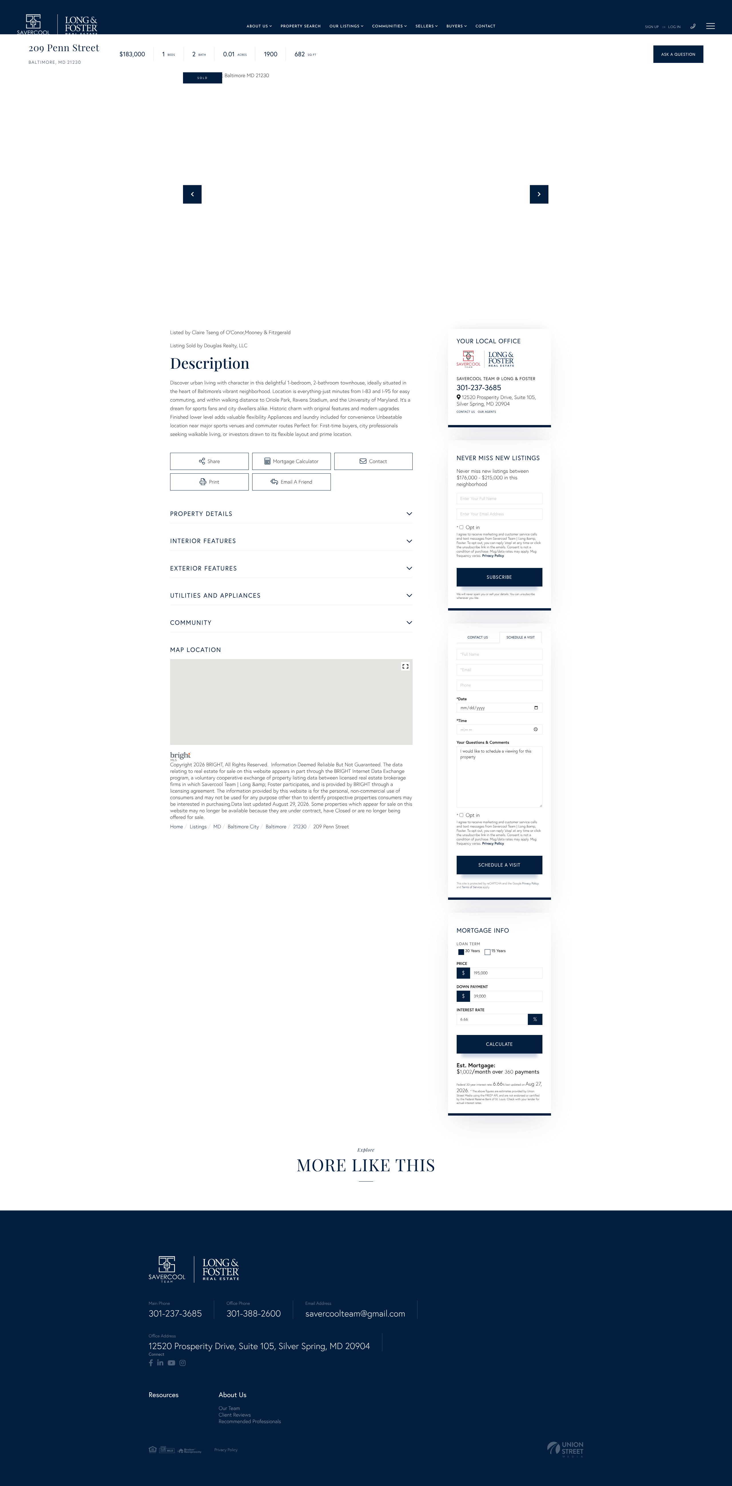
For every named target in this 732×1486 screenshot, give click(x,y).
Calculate (499, 1044)
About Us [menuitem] (257, 27)
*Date (462, 698)
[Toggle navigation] (710, 26)
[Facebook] (151, 1363)
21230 (300, 826)
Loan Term (468, 943)
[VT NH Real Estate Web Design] (565, 1449)
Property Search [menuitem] (301, 27)
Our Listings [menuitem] (344, 27)
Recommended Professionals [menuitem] (250, 1421)
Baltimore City (243, 826)
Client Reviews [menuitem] (235, 1414)
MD (217, 826)
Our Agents (487, 412)
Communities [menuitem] (387, 27)
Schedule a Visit (520, 637)
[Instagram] (183, 1363)
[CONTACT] (678, 54)
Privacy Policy (493, 556)
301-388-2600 (253, 1313)
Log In (674, 27)
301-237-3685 (479, 387)
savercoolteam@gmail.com (355, 1313)
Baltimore (276, 826)
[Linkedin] (160, 1363)
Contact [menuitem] (486, 27)
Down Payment (472, 986)
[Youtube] (171, 1363)
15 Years (499, 950)
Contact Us (466, 412)
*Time (462, 720)
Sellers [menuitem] (424, 27)
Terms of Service (472, 887)
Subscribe (499, 577)
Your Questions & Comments (483, 742)
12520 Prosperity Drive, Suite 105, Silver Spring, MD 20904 (259, 1346)
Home (176, 826)
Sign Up (652, 27)
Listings (198, 826)
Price (462, 963)
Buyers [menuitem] (454, 27)
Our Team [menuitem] (229, 1408)
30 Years (472, 950)
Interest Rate (470, 1009)
